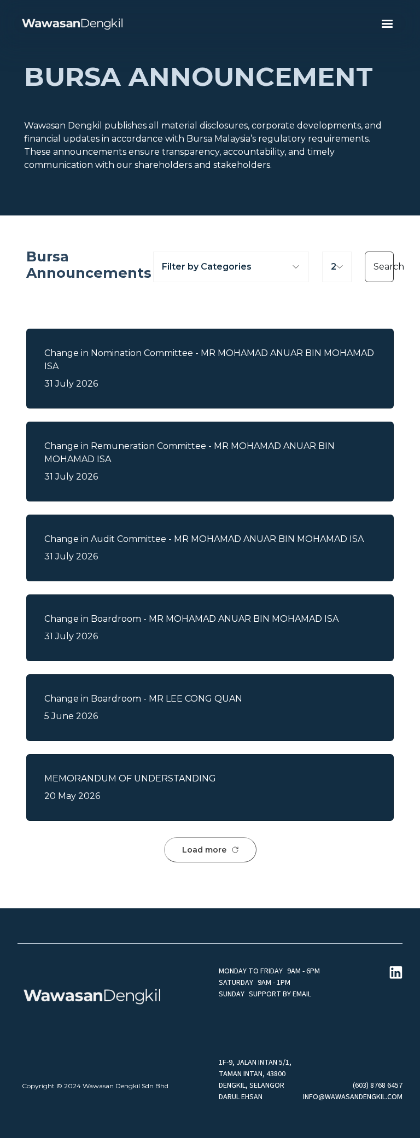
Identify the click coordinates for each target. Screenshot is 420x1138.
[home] (72, 24)
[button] (387, 24)
